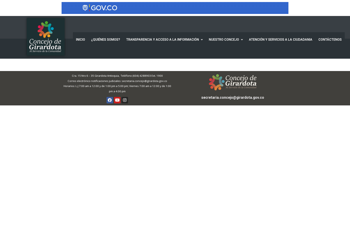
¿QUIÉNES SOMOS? (105, 39)
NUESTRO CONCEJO (224, 39)
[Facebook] (110, 100)
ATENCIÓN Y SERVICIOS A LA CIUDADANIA (280, 39)
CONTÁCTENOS (330, 39)
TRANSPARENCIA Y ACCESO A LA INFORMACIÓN (162, 39)
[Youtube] (117, 100)
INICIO (80, 39)
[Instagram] (125, 100)
